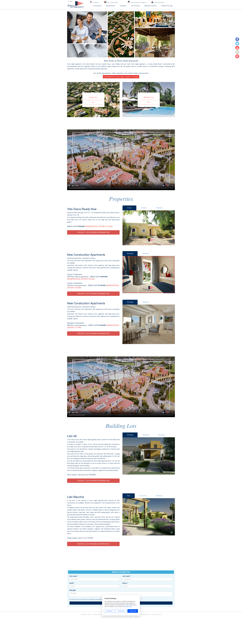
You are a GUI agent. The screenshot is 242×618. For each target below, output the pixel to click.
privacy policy (115, 617)
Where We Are (167, 6)
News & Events (150, 6)
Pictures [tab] (129, 208)
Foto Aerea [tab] (161, 435)
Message (72, 590)
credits (108, 617)
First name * (73, 576)
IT (68, 1)
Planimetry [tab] (159, 208)
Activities (135, 6)
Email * (71, 583)
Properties (110, 6)
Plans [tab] (128, 496)
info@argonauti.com (156, 614)
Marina (123, 6)
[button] (75, 34)
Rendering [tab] (130, 253)
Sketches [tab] (144, 208)
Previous (126, 228)
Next (172, 228)
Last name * (126, 576)
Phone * (125, 583)
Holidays (97, 6)
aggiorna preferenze (135, 617)
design (103, 617)
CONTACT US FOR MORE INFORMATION (93, 232)
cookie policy (124, 617)
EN (71, 1)
